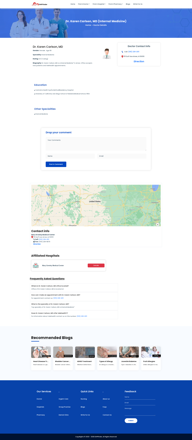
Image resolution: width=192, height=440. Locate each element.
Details (96, 265)
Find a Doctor (83, 4)
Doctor (39, 399)
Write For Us (85, 415)
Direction (139, 61)
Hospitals (40, 407)
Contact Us (107, 415)
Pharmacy (41, 415)
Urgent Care (63, 399)
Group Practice (64, 407)
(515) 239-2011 (133, 52)
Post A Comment (56, 164)
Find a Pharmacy (115, 4)
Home (73, 4)
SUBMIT (131, 421)
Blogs (128, 4)
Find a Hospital (98, 4)
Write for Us (137, 4)
